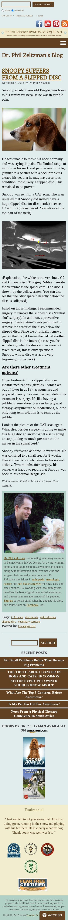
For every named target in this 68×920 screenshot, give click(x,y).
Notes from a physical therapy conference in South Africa (34, 714)
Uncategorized (27, 626)
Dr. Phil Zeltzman (14, 558)
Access (55, 915)
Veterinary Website (34, 915)
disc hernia (31, 617)
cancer (7, 583)
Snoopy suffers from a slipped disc (31, 74)
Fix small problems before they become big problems (34, 662)
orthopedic (38, 579)
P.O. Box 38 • (8, 16)
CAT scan (17, 617)
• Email (39, 16)
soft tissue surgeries (29, 583)
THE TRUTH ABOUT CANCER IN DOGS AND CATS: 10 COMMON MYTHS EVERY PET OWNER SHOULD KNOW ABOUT (34, 678)
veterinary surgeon (29, 621)
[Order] (34, 752)
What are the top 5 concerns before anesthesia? (34, 695)
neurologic (52, 579)
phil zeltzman (48, 617)
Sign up (8, 600)
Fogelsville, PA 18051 (25, 16)
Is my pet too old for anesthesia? (34, 704)
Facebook (32, 605)
